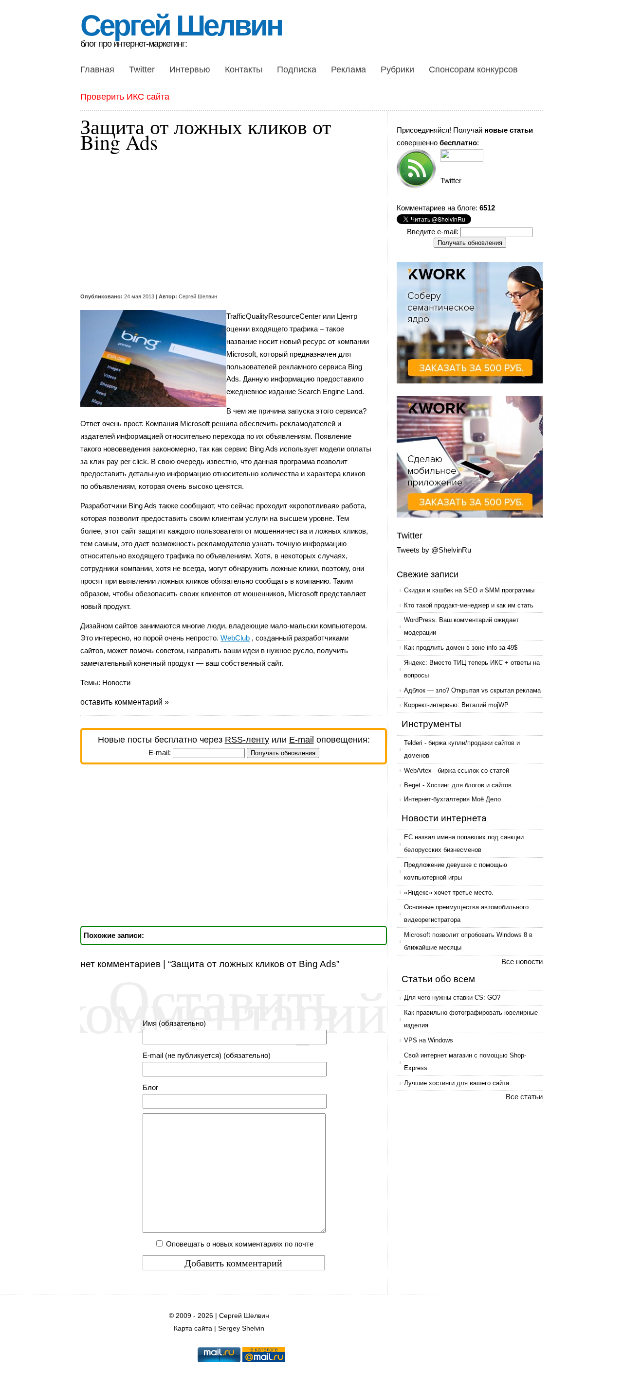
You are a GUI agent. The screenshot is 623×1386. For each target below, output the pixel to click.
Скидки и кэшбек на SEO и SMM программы (469, 590)
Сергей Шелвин (181, 25)
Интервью (189, 69)
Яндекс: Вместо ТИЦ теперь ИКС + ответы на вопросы (472, 669)
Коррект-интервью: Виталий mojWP (456, 705)
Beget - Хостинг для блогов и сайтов (458, 785)
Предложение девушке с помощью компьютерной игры (455, 871)
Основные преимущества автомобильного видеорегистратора (466, 913)
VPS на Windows (428, 1040)
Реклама (348, 69)
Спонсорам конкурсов (473, 69)
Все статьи (524, 1096)
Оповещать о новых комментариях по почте (239, 1244)
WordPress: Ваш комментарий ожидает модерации (461, 626)
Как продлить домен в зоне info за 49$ (460, 647)
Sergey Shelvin (241, 1328)
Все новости (522, 961)
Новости (116, 682)
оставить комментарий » (124, 702)
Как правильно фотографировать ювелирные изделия (471, 1019)
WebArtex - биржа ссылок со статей (456, 770)
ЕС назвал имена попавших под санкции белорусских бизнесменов (464, 843)
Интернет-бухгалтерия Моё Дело (452, 799)
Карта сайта (193, 1328)
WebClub (235, 638)
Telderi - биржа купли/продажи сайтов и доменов (462, 749)
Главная (97, 69)
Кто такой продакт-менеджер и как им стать (468, 605)
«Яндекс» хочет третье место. (449, 892)
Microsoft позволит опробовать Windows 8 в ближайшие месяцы (468, 941)
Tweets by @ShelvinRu (434, 550)
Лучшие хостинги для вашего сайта (456, 1083)
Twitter (142, 69)
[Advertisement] (226, 223)
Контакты (243, 69)
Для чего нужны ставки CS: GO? (452, 997)
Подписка (296, 69)
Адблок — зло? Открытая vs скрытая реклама (472, 690)
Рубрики (397, 69)
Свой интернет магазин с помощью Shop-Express (465, 1062)
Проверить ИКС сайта (124, 97)
